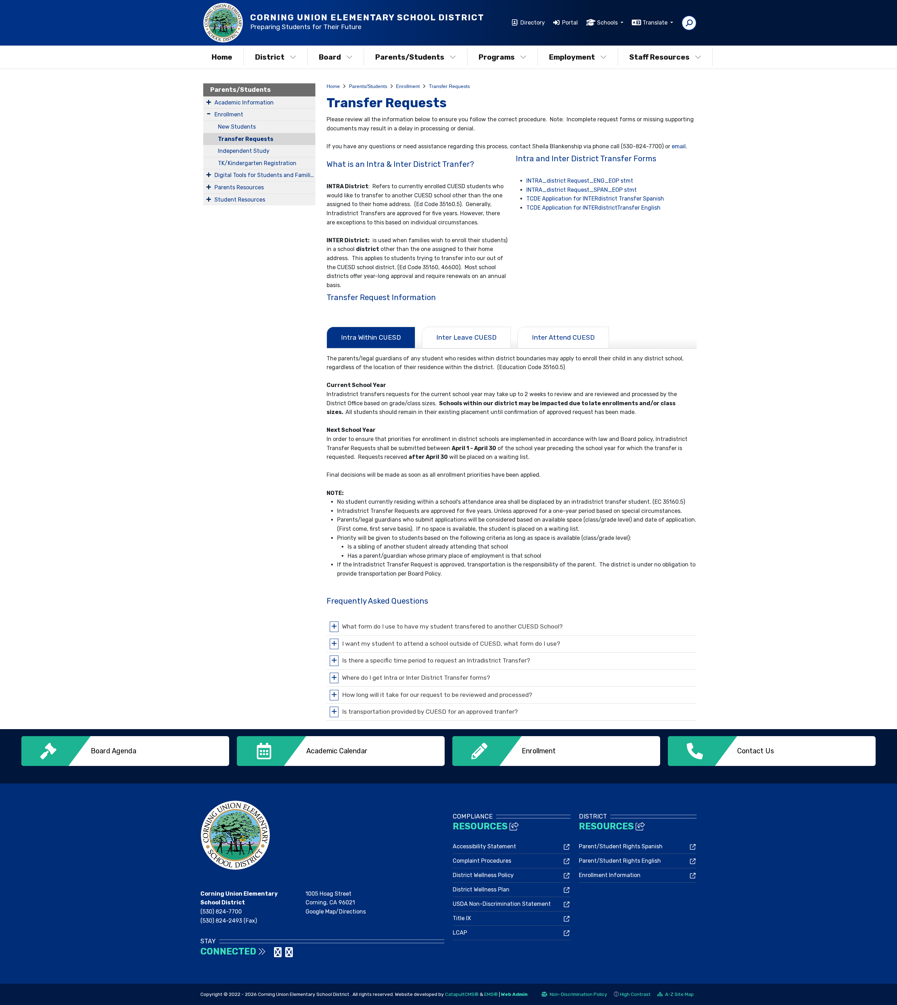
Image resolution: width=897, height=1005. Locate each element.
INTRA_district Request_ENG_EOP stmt (579, 180)
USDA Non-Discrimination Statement (502, 904)
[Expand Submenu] (208, 102)
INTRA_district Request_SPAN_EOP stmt (581, 189)
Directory (532, 22)
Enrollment (228, 114)
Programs (497, 57)
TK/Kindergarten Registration (257, 163)
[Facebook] (271, 954)
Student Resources (239, 199)
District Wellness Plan (481, 889)
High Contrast (635, 994)
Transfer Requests (245, 139)
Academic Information (244, 102)
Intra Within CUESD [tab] (371, 337)
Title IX (462, 918)
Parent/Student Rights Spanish (621, 846)
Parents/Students (409, 57)
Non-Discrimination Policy (574, 995)
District (270, 57)
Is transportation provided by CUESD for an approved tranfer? (430, 711)
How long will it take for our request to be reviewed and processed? (437, 694)
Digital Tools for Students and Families (264, 175)
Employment (572, 57)
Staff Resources (659, 57)
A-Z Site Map (675, 995)
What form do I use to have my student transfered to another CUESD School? (452, 626)
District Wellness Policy (483, 875)
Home (222, 57)
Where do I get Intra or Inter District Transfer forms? (416, 677)
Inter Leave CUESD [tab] (466, 337)
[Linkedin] (278, 954)
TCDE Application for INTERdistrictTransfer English (593, 207)
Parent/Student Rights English (620, 860)
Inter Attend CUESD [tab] (563, 337)
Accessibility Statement (484, 846)
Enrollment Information (610, 875)
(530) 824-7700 (221, 911)
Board (330, 57)
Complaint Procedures (482, 860)
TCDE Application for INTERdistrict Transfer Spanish (595, 198)
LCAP (460, 932)
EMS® (491, 994)
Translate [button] (656, 22)
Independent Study (243, 151)
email (679, 146)
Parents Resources (239, 187)
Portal (570, 22)
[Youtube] (289, 954)
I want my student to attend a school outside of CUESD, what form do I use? (451, 643)
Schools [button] (608, 22)
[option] (125, 751)
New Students (237, 126)
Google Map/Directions (336, 911)
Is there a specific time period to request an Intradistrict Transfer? (436, 660)
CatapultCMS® (462, 994)
